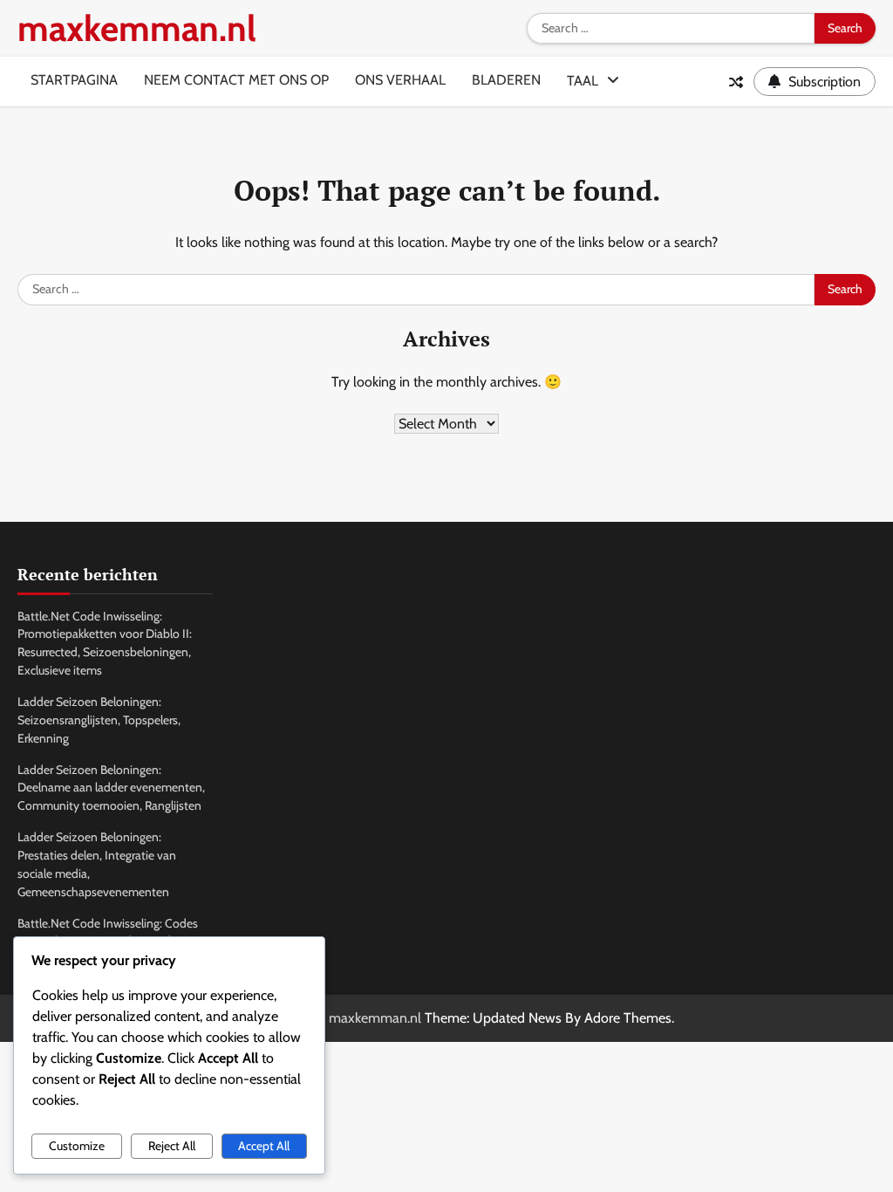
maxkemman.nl (136, 28)
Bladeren (506, 80)
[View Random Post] (736, 82)
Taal (582, 80)
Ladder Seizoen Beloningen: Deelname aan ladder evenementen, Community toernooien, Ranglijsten (111, 788)
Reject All (171, 1146)
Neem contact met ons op (236, 80)
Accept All (264, 1146)
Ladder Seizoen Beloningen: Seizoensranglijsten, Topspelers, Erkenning (99, 720)
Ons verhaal (400, 80)
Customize (77, 1146)
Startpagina (74, 80)
